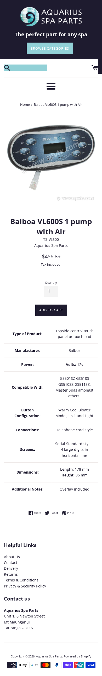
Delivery (11, 568)
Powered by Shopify (77, 656)
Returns (11, 574)
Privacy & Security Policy (25, 586)
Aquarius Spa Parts (49, 656)
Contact (10, 562)
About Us (12, 556)
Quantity (51, 282)
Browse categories (50, 48)
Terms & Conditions (21, 580)
